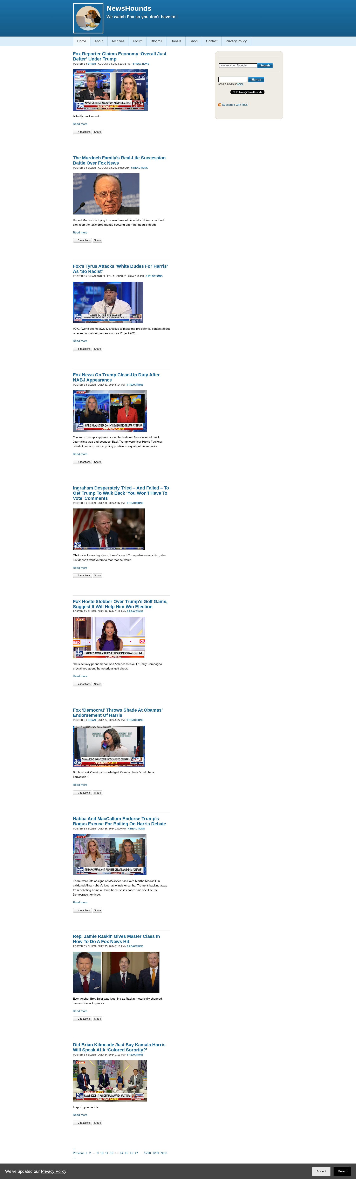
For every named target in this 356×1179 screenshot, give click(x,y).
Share (97, 131)
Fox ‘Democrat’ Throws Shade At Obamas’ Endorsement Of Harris (118, 712)
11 (106, 1153)
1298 (147, 1153)
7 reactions (135, 720)
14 (121, 1153)
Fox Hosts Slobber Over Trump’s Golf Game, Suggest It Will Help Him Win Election (120, 604)
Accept (321, 1171)
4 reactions (140, 63)
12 (111, 1153)
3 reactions (135, 503)
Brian (92, 63)
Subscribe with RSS (235, 104)
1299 (155, 1153)
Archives (118, 41)
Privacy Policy (236, 41)
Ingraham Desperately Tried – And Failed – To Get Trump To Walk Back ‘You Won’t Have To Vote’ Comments (121, 493)
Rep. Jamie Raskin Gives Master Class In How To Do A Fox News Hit (116, 939)
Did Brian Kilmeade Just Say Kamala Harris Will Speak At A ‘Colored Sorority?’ (119, 1047)
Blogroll (156, 41)
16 (131, 1153)
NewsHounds (129, 8)
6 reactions (154, 276)
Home (81, 41)
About (99, 41)
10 (102, 1153)
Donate (176, 41)
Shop (194, 41)
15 (126, 1153)
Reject (342, 1171)
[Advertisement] (121, 142)
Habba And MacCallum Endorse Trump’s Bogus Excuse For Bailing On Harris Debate (119, 821)
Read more (80, 124)
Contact (211, 41)
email (240, 84)
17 (136, 1153)
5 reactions (139, 167)
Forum (137, 41)
